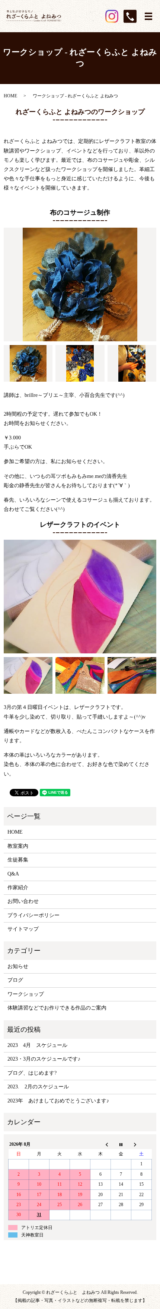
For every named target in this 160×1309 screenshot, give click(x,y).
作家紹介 (17, 887)
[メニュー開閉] (148, 16)
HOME (10, 95)
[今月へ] (121, 1144)
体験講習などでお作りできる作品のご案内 (56, 1008)
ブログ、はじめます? (32, 1073)
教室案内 (17, 846)
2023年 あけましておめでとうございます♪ (58, 1101)
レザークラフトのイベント (80, 524)
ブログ (15, 980)
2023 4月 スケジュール (37, 1045)
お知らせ (17, 966)
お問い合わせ (23, 901)
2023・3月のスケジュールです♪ (43, 1059)
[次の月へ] (141, 1144)
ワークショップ (25, 994)
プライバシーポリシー (33, 915)
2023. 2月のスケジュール (38, 1086)
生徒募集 (17, 860)
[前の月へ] (100, 1144)
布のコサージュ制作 (80, 212)
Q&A (13, 874)
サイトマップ (23, 929)
